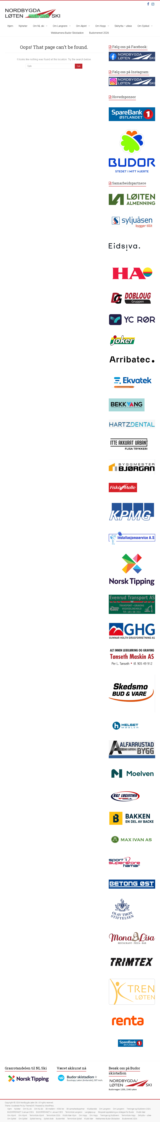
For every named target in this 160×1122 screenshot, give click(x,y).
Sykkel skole (48, 1119)
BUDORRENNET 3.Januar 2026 (20, 1112)
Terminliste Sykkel (74, 1119)
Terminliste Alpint (37, 1115)
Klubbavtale (92, 1109)
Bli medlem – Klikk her (55, 1109)
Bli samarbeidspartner (76, 1109)
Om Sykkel (143, 25)
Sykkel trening (35, 1119)
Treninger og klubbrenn (109, 1115)
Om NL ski (38, 25)
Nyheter (23, 25)
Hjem (10, 25)
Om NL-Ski (38, 1109)
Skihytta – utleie (123, 25)
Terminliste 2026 (53, 1115)
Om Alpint (81, 25)
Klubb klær (140, 1112)
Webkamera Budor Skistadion (67, 32)
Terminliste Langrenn (73, 1112)
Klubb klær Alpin (69, 1115)
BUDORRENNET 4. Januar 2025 (49, 1112)
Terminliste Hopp (128, 1115)
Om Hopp (100, 25)
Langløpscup (90, 1112)
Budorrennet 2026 (99, 32)
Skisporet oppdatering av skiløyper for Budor (116, 1112)
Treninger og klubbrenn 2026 (138, 1109)
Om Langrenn (60, 25)
